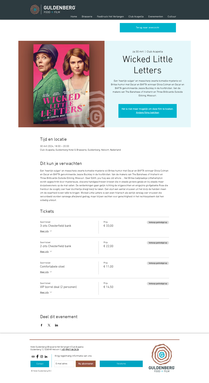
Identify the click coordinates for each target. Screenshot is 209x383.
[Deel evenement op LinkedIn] (56, 325)
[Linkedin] (46, 356)
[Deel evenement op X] (49, 325)
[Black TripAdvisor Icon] (33, 356)
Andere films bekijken (147, 112)
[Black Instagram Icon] (41, 356)
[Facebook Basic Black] (37, 356)
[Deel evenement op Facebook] (41, 325)
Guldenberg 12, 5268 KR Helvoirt (45, 349)
